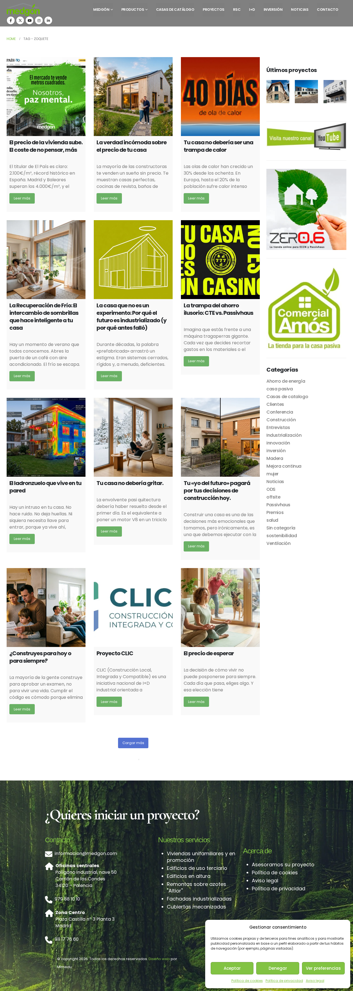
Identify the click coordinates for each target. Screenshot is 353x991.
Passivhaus (278, 505)
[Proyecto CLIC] (133, 607)
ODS (271, 489)
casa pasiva (279, 389)
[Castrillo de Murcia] (277, 91)
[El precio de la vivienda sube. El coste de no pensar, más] (46, 96)
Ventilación (278, 543)
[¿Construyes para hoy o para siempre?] (46, 607)
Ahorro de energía (285, 381)
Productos (132, 9)
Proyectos (213, 9)
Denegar (278, 968)
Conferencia (279, 412)
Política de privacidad (284, 980)
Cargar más (133, 742)
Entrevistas (278, 427)
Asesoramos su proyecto (283, 864)
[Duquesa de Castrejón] (334, 91)
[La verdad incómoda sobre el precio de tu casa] (133, 96)
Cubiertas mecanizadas (196, 906)
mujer (272, 474)
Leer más (22, 198)
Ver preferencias (323, 968)
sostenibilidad (281, 535)
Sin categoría (280, 528)
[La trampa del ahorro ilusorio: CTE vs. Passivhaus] (220, 259)
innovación (278, 443)
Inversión (273, 9)
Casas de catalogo (287, 396)
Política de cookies (247, 980)
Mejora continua (283, 466)
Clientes (275, 404)
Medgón (101, 9)
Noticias (299, 9)
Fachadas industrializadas (199, 898)
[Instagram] (39, 20)
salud (272, 520)
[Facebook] (11, 20)
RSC (237, 9)
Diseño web (159, 959)
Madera (274, 458)
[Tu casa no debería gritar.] (133, 437)
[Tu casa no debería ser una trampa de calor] (220, 96)
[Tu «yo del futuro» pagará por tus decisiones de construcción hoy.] (220, 437)
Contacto (327, 9)
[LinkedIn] (48, 20)
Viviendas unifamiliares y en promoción (201, 857)
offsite (273, 497)
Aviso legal (315, 980)
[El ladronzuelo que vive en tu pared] (46, 437)
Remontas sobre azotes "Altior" (196, 887)
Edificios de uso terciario (197, 868)
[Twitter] (20, 20)
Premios (275, 512)
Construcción (281, 420)
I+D (252, 9)
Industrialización (283, 435)
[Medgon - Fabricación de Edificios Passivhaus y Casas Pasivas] (23, 9)
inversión (275, 450)
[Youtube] (29, 20)
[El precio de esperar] (220, 607)
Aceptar (232, 968)
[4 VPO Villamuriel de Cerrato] (306, 91)
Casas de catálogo (175, 9)
